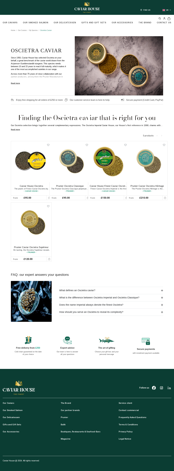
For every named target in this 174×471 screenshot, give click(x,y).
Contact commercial (129, 410)
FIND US (146, 10)
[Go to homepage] (87, 7)
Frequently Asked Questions (132, 417)
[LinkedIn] (169, 388)
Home (13, 30)
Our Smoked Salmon (13, 410)
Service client (125, 403)
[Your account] (164, 18)
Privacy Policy (125, 431)
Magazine (65, 439)
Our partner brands (70, 410)
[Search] (159, 18)
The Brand (66, 403)
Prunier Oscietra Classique (70, 186)
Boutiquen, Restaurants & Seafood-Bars (80, 431)
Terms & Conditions (128, 424)
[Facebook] (154, 388)
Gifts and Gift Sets (12, 424)
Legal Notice (125, 439)
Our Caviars (22, 30)
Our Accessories (11, 431)
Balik (63, 424)
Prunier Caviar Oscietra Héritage (147, 186)
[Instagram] (161, 388)
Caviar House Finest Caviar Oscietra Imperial (108, 187)
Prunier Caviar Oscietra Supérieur (31, 247)
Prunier (64, 417)
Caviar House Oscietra (31, 186)
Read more (15, 83)
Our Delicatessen (11, 417)
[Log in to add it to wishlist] (48, 144)
